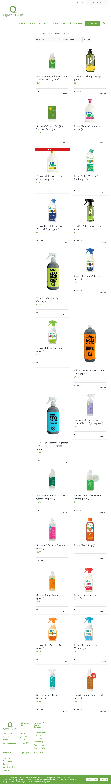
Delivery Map (38, 745)
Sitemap (6, 770)
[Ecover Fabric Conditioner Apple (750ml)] (90, 110)
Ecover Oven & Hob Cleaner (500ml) (51, 647)
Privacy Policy (8, 764)
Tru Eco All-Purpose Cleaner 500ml (89, 228)
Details (66, 93)
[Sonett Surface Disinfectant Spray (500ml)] (52, 679)
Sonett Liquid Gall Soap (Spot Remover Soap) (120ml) (51, 78)
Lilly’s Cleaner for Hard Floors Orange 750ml (89, 372)
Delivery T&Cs (39, 748)
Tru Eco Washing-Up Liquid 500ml (88, 78)
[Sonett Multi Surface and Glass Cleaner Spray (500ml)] (90, 404)
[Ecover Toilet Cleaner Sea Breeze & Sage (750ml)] (52, 210)
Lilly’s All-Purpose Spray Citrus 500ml (49, 300)
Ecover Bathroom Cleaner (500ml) (87, 277)
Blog (22, 746)
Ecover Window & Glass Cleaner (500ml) (86, 647)
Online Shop (38, 742)
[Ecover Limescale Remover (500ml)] (90, 579)
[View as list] (89, 39)
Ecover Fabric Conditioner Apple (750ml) (87, 128)
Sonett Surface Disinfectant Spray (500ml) (50, 696)
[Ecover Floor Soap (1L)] (90, 529)
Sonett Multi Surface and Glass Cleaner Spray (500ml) (88, 422)
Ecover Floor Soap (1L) (85, 545)
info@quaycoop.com (11, 743)
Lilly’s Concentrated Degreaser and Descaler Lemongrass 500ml (52, 446)
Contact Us (24, 743)
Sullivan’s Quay (39, 732)
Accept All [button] (104, 780)
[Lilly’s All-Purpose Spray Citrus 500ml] (52, 271)
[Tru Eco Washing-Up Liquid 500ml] (90, 60)
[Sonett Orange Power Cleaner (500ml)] (52, 579)
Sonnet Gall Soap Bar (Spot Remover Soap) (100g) (50, 128)
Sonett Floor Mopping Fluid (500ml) (88, 696)
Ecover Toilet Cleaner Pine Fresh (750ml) (87, 178)
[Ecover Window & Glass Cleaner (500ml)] (90, 629)
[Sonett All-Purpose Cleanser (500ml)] (52, 529)
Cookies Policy (9, 767)
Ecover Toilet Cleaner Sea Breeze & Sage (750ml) (49, 228)
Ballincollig (37, 738)
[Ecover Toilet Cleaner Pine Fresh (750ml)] (90, 160)
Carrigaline (37, 735)
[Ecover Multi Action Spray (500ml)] (52, 332)
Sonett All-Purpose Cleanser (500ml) (51, 547)
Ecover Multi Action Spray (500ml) (50, 350)
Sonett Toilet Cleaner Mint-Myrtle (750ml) (88, 497)
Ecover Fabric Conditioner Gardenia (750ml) (49, 178)
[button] (104, 23)
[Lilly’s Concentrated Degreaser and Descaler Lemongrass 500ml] (52, 415)
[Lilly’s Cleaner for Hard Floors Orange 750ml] (90, 343)
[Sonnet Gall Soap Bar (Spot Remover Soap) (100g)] (52, 110)
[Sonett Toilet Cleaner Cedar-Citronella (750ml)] (52, 479)
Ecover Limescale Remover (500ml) (87, 597)
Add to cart (41, 91)
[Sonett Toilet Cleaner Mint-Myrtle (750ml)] (90, 479)
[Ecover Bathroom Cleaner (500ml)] (90, 260)
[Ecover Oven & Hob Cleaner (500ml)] (52, 629)
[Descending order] (59, 39)
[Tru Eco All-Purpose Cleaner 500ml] (90, 210)
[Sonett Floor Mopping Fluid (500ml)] (90, 679)
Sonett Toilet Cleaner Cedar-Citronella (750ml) (51, 497)
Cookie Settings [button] (92, 780)
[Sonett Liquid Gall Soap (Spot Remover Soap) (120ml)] (52, 60)
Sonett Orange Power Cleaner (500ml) (51, 597)
